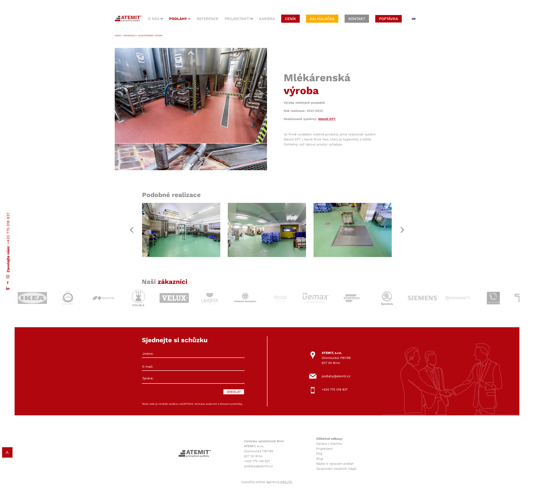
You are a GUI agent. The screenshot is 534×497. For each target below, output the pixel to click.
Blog (319, 459)
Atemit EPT (327, 119)
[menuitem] (414, 18)
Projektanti (324, 449)
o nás (154, 18)
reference (207, 18)
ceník (290, 18)
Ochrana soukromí (206, 403)
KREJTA (286, 482)
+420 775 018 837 (8, 228)
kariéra (267, 18)
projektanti (237, 18)
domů (118, 35)
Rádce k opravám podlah (335, 464)
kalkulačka (322, 18)
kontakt (356, 18)
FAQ (319, 454)
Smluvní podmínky (231, 403)
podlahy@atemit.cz (336, 376)
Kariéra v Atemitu (329, 444)
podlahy (178, 18)
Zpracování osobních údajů (336, 469)
